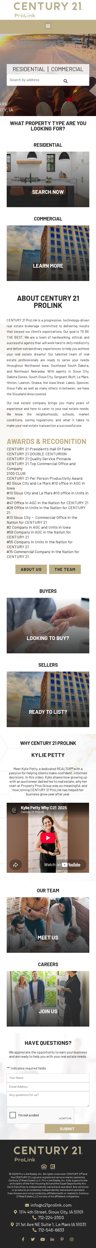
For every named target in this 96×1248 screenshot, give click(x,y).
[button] (48, 25)
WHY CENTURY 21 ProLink (48, 743)
